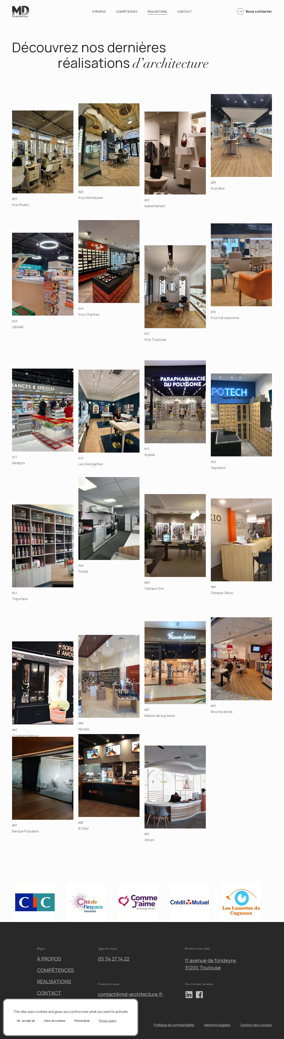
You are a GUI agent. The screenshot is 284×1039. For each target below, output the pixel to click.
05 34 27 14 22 (113, 958)
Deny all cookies (54, 1021)
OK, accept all (26, 1021)
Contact (184, 11)
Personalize (82, 1021)
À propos (99, 11)
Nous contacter (259, 11)
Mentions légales (217, 1025)
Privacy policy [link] (108, 1021)
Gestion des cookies (256, 1025)
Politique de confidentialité (174, 1025)
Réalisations (157, 11)
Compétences (126, 11)
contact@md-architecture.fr (130, 994)
